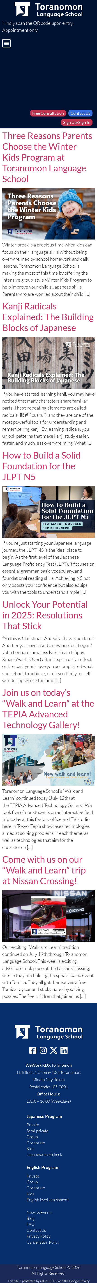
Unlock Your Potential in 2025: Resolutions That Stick (45, 615)
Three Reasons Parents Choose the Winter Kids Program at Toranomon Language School (47, 157)
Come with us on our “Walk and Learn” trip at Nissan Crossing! (44, 870)
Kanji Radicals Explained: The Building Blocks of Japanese (48, 317)
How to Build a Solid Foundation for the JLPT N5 (41, 466)
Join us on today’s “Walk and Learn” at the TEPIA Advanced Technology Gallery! (48, 708)
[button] (6, 43)
